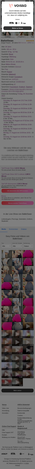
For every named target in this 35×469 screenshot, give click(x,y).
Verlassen (17, 19)
